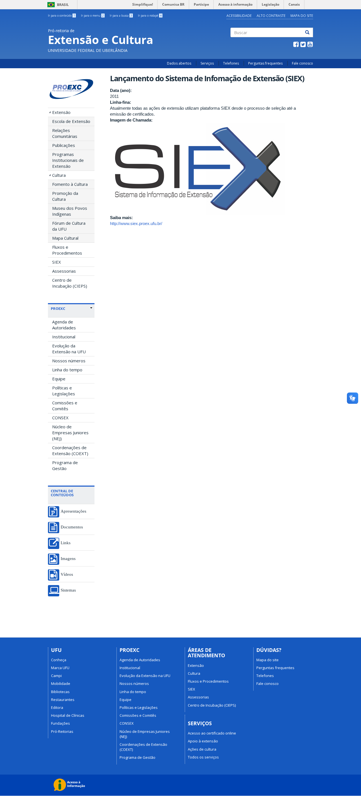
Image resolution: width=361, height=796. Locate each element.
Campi (56, 675)
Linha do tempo (67, 369)
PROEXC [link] (58, 308)
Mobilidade (60, 683)
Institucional (63, 336)
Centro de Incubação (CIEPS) (69, 283)
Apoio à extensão (203, 741)
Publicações (63, 145)
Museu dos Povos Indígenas (69, 211)
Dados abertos (179, 63)
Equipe (58, 379)
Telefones (231, 63)
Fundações (60, 723)
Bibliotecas (60, 691)
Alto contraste (271, 15)
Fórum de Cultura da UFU (68, 226)
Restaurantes (62, 699)
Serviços (207, 63)
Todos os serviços (203, 757)
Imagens (68, 558)
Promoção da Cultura (65, 196)
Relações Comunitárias (64, 133)
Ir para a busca (121, 15)
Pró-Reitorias (62, 731)
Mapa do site (301, 15)
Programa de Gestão (65, 465)
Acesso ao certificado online (212, 733)
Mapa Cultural (65, 238)
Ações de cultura (202, 749)
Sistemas (68, 590)
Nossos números (68, 360)
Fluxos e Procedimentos (67, 250)
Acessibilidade (239, 15)
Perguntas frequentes (265, 63)
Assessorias (64, 271)
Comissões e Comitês (64, 405)
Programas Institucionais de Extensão (68, 160)
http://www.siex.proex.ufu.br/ (136, 223)
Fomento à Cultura (70, 184)
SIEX (56, 262)
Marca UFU (60, 667)
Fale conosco (302, 63)
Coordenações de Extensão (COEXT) (70, 450)
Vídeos (67, 574)
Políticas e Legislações (63, 390)
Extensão (61, 112)
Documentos (72, 527)
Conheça (58, 659)
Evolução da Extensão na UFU (69, 348)
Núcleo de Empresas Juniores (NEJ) (70, 432)
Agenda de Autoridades (64, 324)
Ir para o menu (92, 15)
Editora (57, 707)
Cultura (59, 175)
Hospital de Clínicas (67, 715)
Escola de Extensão (71, 121)
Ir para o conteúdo (61, 15)
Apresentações (73, 511)
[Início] (71, 89)
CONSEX (60, 417)
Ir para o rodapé (150, 15)
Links (66, 543)
